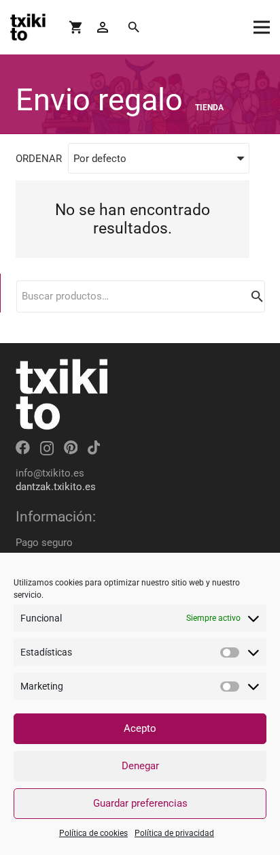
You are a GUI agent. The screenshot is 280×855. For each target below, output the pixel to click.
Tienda (209, 107)
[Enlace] (28, 27)
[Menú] (261, 27)
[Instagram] (47, 448)
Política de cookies (93, 833)
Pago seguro (44, 542)
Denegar (140, 766)
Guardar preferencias (140, 803)
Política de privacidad (174, 833)
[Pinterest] (70, 447)
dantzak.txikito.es (56, 487)
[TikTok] (94, 447)
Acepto (140, 728)
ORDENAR (39, 158)
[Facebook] (23, 447)
